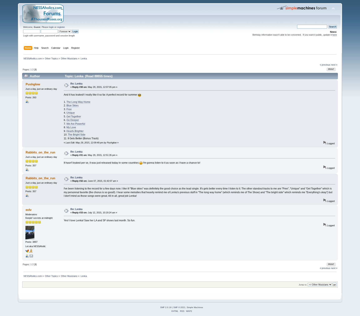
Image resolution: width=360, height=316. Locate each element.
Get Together (73, 116)
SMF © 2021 (179, 307)
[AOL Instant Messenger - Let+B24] (30, 252)
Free (69, 109)
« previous (325, 64)
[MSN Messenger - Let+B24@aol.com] (27, 252)
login (51, 27)
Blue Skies (72, 105)
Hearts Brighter (75, 131)
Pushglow (33, 84)
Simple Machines (195, 307)
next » (334, 64)
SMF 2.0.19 (165, 307)
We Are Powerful (75, 123)
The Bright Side (76, 134)
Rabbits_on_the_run (40, 152)
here (334, 35)
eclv (28, 209)
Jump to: (303, 285)
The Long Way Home (78, 102)
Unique (70, 112)
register (61, 27)
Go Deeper (72, 120)
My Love (71, 127)
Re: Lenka (76, 83)
